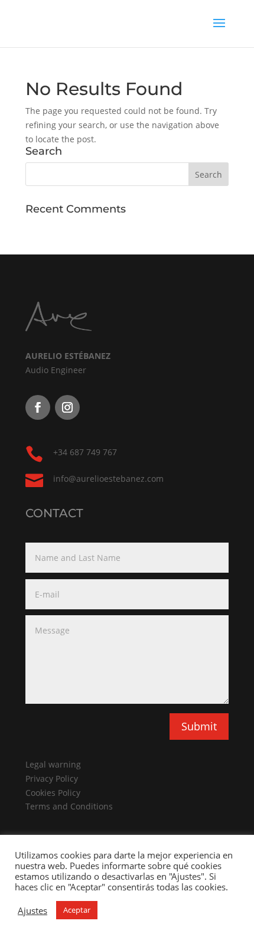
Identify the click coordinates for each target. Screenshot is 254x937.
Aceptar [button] (76, 910)
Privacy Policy (51, 778)
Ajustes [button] (32, 910)
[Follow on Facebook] (37, 407)
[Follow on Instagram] (67, 407)
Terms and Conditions (69, 806)
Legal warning (53, 764)
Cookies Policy (52, 792)
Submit (199, 726)
